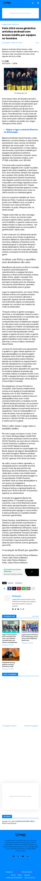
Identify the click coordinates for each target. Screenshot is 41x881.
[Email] (28, 588)
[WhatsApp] (24, 588)
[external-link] (23, 609)
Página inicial (6, 24)
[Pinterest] (19, 588)
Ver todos (35, 616)
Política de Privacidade (14, 878)
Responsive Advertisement (20, 13)
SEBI (34, 872)
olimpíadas (18, 583)
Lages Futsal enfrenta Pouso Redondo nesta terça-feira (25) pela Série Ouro (30, 638)
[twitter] (15, 609)
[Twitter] (14, 588)
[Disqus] (20, 753)
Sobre (20, 875)
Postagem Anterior (10, 726)
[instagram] (20, 609)
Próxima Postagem (31, 726)
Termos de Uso (29, 878)
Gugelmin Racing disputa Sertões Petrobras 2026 (8, 664)
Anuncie (27, 875)
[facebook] (12, 609)
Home (13, 875)
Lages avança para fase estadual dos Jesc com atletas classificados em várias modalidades (9, 638)
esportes (15, 24)
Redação (16, 596)
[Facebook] (9, 588)
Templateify (17, 872)
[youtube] (18, 609)
